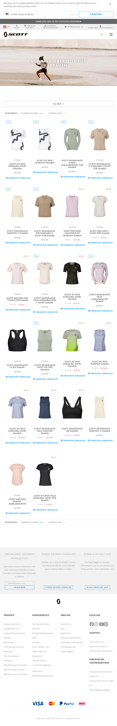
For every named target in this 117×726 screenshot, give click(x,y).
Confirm (96, 14)
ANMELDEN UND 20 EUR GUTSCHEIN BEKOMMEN (58, 21)
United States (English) (22, 14)
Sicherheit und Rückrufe (71, 642)
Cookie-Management (41, 665)
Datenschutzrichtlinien (71, 637)
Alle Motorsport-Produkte (15, 674)
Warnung (8, 651)
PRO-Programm (39, 651)
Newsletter (37, 656)
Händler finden (39, 660)
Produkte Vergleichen (20, 178)
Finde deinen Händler (58, 587)
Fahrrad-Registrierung (13, 647)
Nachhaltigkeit (67, 651)
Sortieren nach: (55, 113)
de (8, 26)
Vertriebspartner (68, 647)
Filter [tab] (57, 103)
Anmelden (19, 587)
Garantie (7, 637)
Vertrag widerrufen (40, 624)
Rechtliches (66, 633)
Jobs (63, 628)
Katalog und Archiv (12, 624)
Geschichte (66, 624)
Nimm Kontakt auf (97, 587)
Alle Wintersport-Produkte (15, 665)
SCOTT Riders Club (40, 647)
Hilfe (34, 637)
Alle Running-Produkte (14, 669)
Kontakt (36, 642)
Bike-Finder (9, 642)
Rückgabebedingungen (42, 633)
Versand (36, 628)
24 (40, 113)
